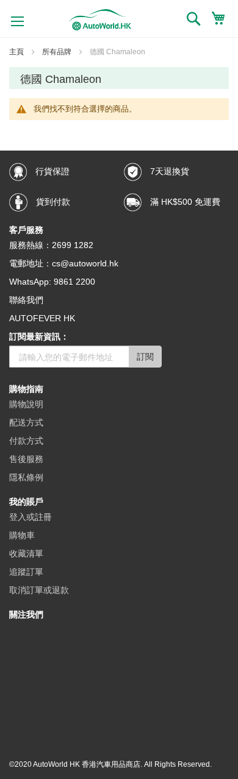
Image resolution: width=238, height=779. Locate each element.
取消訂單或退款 (39, 590)
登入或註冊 (30, 517)
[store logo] (100, 19)
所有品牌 (57, 52)
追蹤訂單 (26, 572)
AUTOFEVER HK (42, 318)
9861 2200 (74, 281)
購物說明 (26, 404)
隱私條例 (26, 477)
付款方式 (26, 441)
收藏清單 (26, 553)
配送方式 (26, 422)
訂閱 (145, 356)
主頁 (17, 52)
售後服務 (26, 459)
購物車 (22, 535)
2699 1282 (72, 245)
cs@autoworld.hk (85, 263)
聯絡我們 (26, 300)
